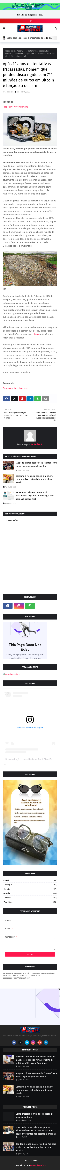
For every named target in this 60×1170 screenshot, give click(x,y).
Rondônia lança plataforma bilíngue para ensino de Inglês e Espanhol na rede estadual (36, 1147)
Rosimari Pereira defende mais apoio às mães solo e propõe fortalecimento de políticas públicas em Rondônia (35, 1060)
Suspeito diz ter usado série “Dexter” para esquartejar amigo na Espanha (36, 464)
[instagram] (31, 21)
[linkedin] (46, 1042)
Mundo (30, 889)
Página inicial (10, 51)
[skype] (27, 1042)
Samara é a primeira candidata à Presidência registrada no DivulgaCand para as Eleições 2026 (35, 495)
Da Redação (8, 92)
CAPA (25, 1160)
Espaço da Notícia (38, 1165)
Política (30, 898)
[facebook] (8, 606)
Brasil (30, 880)
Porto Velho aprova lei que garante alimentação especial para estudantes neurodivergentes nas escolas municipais (36, 1130)
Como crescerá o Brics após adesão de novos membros (34, 1115)
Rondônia (30, 902)
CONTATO (34, 1160)
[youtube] (39, 1042)
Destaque (30, 885)
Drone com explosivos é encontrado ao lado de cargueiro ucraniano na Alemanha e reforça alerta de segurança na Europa (31, 38)
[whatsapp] (30, 606)
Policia (30, 893)
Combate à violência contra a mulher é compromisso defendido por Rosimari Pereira (34, 479)
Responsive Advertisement (15, 107)
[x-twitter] (20, 1042)
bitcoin (36, 334)
